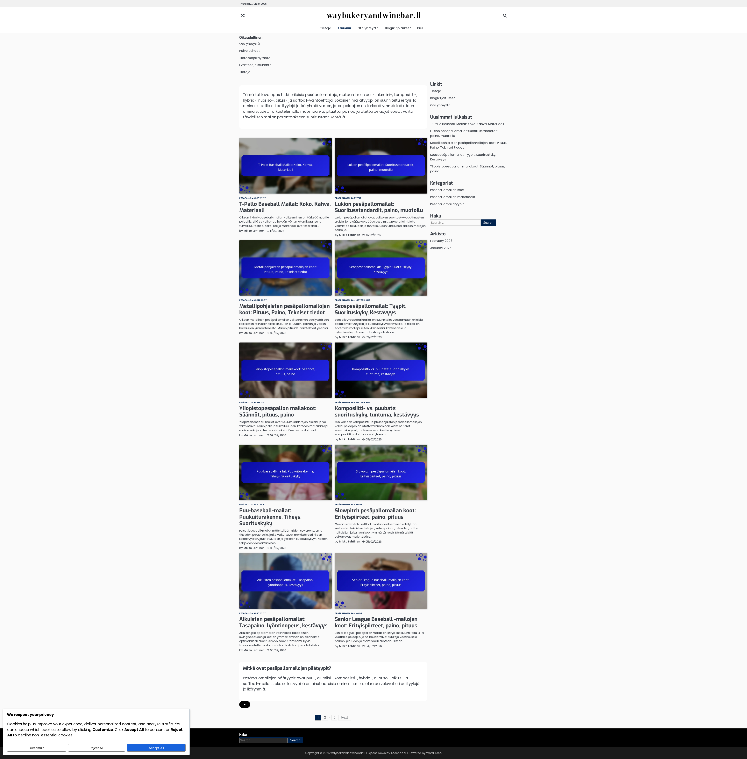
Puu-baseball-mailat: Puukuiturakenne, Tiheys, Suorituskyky (270, 517)
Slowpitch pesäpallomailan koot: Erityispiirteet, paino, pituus (375, 513)
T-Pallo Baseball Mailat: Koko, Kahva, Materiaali (285, 207)
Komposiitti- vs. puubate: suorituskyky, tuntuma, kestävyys (377, 411)
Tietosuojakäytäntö (254, 58)
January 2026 (441, 248)
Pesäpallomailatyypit (252, 198)
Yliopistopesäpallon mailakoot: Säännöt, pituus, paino (277, 411)
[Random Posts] (243, 15)
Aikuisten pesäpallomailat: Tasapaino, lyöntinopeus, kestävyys (283, 622)
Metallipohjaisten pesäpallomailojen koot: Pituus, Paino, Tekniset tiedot (284, 309)
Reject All (96, 748)
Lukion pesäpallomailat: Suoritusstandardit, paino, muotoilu (379, 207)
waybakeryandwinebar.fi (373, 15)
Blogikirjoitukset (398, 28)
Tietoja (325, 28)
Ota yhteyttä (368, 28)
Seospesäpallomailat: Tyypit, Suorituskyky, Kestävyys (370, 309)
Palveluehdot (249, 50)
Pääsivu (344, 28)
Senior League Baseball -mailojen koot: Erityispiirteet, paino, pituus (376, 622)
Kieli (420, 28)
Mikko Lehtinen (254, 231)
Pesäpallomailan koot (253, 300)
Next (344, 717)
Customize (36, 748)
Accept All (156, 748)
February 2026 (441, 241)
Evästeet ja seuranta (255, 65)
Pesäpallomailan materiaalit (352, 300)
